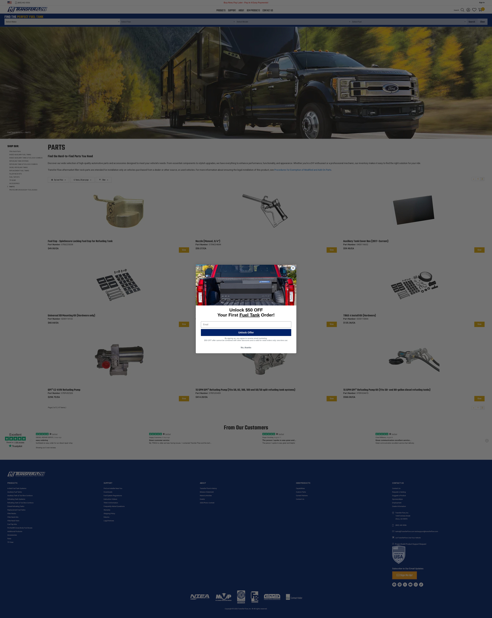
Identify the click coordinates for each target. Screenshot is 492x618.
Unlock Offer (246, 332)
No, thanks (246, 347)
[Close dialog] (293, 268)
